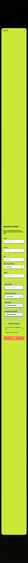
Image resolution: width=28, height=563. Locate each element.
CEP (5, 257)
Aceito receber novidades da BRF (12, 332)
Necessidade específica (11, 311)
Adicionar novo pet (14, 324)
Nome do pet (8, 284)
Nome (5, 238)
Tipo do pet (8, 302)
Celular (5, 273)
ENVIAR (14, 338)
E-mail (5, 247)
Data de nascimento (9, 264)
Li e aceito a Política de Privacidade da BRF (13, 328)
